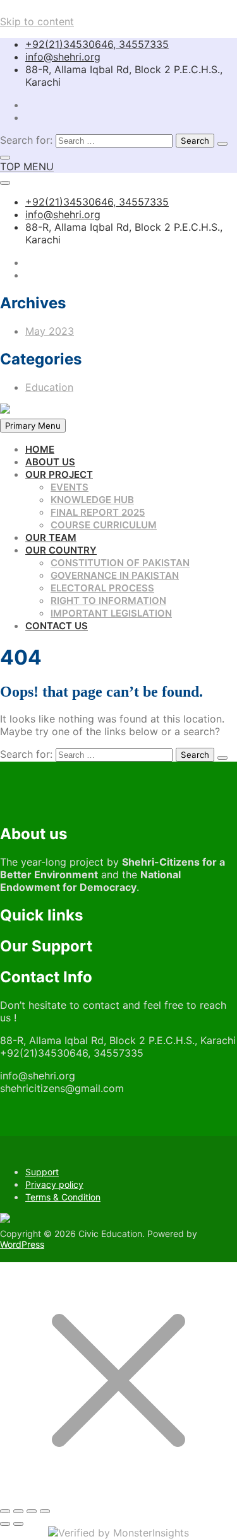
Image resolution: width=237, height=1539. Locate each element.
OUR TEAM (50, 537)
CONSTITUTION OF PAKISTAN (120, 563)
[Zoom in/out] (5, 1511)
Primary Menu (33, 426)
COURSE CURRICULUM (104, 525)
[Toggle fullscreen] (18, 1511)
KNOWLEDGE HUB (92, 500)
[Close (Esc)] (45, 1511)
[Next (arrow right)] (18, 1524)
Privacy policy (54, 1184)
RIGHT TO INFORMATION (108, 601)
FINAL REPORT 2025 (98, 512)
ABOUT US (50, 462)
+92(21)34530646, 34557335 (97, 44)
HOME (39, 449)
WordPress (22, 1244)
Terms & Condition (62, 1197)
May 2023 (49, 331)
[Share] (32, 1511)
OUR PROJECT (59, 474)
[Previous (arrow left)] (5, 1524)
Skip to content (37, 21)
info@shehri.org (62, 56)
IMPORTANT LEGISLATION (111, 613)
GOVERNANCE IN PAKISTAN (115, 575)
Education (49, 387)
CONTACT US (56, 626)
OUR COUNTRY (61, 550)
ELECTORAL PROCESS (102, 588)
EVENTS (69, 487)
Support (42, 1171)
